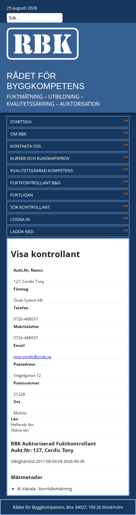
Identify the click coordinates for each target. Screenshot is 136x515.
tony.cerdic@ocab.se (32, 356)
